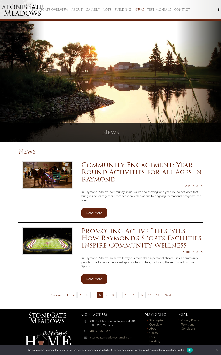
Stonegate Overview (49, 9)
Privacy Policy (190, 320)
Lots (107, 9)
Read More (94, 213)
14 (157, 295)
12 (142, 295)
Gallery (93, 9)
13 (149, 295)
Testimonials (159, 9)
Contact (182, 9)
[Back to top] (216, 342)
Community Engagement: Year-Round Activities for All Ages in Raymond (141, 172)
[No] (217, 350)
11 (134, 295)
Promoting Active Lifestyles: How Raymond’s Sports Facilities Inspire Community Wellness (141, 238)
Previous (55, 295)
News (139, 9)
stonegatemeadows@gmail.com (111, 337)
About (77, 9)
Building (122, 9)
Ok (189, 350)
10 (126, 295)
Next (168, 295)
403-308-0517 (100, 331)
